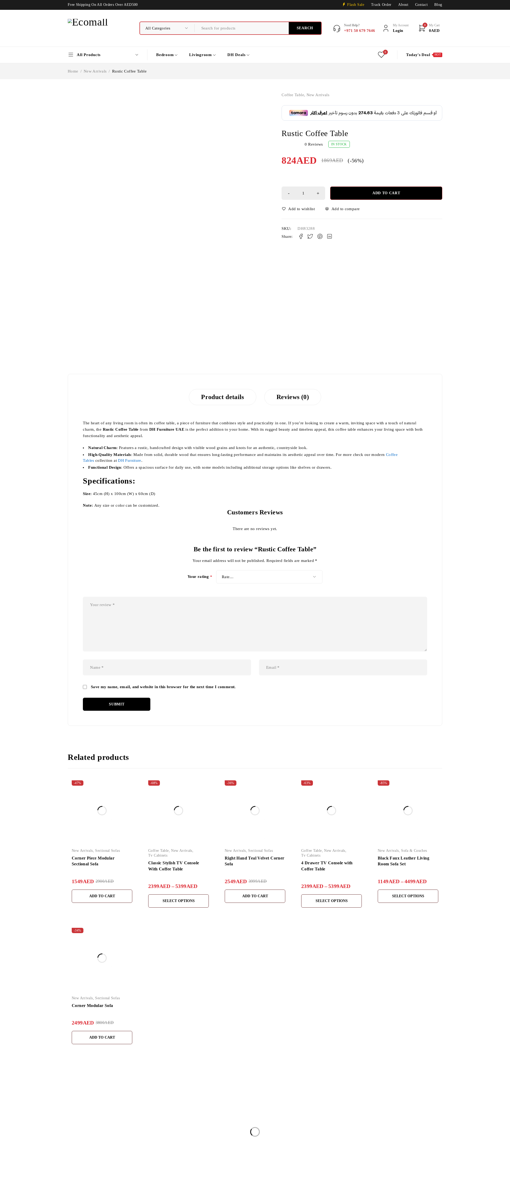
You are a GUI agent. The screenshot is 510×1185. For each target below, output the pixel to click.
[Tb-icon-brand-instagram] (83, 1164)
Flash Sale (355, 5)
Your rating (200, 576)
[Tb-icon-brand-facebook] (71, 1164)
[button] (102, 896)
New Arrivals (95, 71)
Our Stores (77, 1140)
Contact (421, 5)
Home (73, 71)
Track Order (381, 5)
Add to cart (386, 193)
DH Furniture (129, 460)
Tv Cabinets (157, 855)
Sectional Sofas (107, 851)
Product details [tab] (222, 396)
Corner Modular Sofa (92, 1005)
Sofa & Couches (414, 851)
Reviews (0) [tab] (293, 396)
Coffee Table (293, 95)
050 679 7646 (82, 1155)
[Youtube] (95, 1164)
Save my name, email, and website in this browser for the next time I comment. (163, 687)
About (403, 5)
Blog (438, 5)
